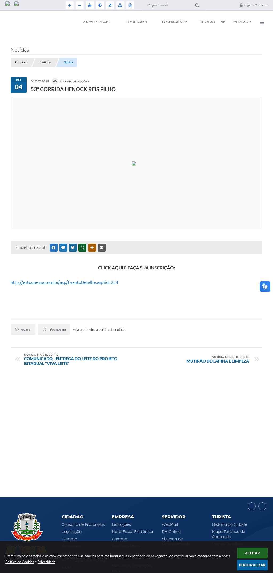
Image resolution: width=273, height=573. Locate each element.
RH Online (171, 531)
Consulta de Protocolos (83, 524)
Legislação (72, 531)
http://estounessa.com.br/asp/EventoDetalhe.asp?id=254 (64, 282)
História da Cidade (229, 524)
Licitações (121, 524)
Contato (69, 538)
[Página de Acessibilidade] (129, 5)
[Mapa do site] (119, 5)
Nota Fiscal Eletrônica (132, 531)
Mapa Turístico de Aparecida (228, 534)
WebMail (170, 524)
